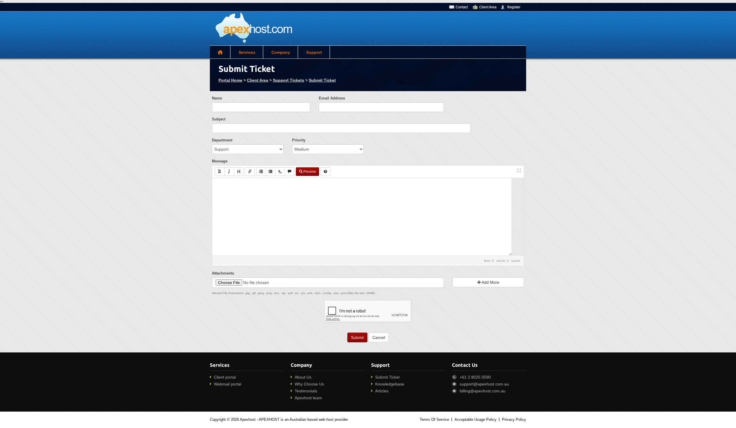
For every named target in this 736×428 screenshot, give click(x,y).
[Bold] (220, 171)
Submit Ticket (322, 80)
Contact (462, 7)
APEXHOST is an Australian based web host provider (303, 419)
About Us (303, 377)
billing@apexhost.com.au (482, 391)
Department (222, 140)
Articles (381, 391)
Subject (218, 119)
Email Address (332, 98)
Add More (490, 282)
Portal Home (230, 80)
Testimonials (306, 391)
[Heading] (239, 171)
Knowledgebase (389, 384)
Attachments (223, 273)
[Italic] (229, 171)
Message (219, 161)
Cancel (378, 337)
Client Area (488, 7)
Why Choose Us (309, 384)
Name (217, 98)
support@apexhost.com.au (484, 384)
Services (247, 52)
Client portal (225, 377)
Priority (298, 140)
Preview (309, 172)
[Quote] (289, 171)
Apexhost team (308, 398)
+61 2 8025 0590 (475, 377)
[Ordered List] (270, 171)
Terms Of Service (434, 419)
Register (513, 7)
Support (314, 52)
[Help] (325, 171)
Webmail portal (227, 384)
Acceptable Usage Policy (476, 419)
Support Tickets (288, 80)
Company (280, 52)
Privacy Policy (514, 419)
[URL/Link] (250, 171)
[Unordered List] (261, 171)
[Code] (280, 171)
